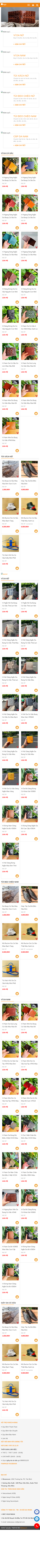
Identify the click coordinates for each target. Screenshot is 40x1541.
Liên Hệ (5, 1438)
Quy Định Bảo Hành (9, 1434)
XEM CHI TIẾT (20, 44)
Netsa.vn (24, 1528)
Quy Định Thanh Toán (9, 1427)
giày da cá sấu (12, 1460)
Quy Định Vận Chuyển (9, 1431)
